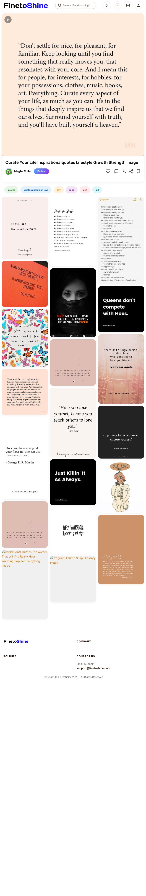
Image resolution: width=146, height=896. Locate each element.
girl (97, 189)
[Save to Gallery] (43, 207)
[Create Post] (128, 5)
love (85, 189)
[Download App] (107, 5)
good (71, 189)
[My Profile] (138, 5)
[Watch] (117, 5)
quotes (11, 189)
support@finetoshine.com (93, 668)
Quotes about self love (36, 189)
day (59, 189)
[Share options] (43, 200)
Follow (41, 171)
